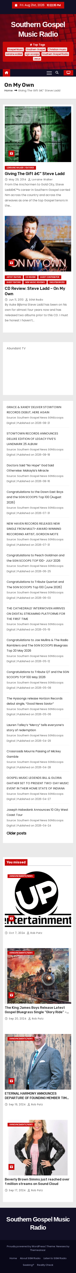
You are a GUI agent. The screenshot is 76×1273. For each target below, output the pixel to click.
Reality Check (45, 1265)
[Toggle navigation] (49, 73)
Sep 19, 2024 (18, 1104)
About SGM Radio (30, 1258)
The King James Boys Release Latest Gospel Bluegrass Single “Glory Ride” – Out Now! (36, 1012)
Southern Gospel (35, 49)
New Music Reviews (35, 282)
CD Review (31, 277)
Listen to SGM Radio (55, 1258)
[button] (58, 73)
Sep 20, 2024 (18, 1018)
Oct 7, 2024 (17, 933)
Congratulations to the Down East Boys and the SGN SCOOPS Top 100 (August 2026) (35, 497)
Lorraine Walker (42, 179)
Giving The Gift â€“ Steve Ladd (35, 173)
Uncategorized (57, 282)
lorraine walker (14, 54)
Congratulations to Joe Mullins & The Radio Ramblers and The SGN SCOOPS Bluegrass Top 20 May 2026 (37, 645)
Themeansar (38, 1250)
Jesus (37, 58)
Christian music (57, 49)
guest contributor (49, 277)
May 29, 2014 (18, 179)
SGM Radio (35, 300)
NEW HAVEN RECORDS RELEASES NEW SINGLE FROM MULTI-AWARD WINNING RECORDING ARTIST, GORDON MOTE (34, 528)
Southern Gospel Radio (55, 54)
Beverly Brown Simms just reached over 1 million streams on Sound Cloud (37, 1181)
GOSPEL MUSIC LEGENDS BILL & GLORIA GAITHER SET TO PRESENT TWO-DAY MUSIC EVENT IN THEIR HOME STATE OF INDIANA (38, 783)
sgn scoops (32, 54)
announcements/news (21, 876)
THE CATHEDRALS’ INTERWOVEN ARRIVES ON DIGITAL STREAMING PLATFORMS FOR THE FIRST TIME (36, 613)
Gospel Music (15, 49)
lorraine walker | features (20, 167)
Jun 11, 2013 (16, 300)
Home (8, 90)
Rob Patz (36, 933)
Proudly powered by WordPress (26, 1246)
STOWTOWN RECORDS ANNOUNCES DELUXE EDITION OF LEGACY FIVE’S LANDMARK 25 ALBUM (32, 438)
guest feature (14, 282)
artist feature (14, 277)
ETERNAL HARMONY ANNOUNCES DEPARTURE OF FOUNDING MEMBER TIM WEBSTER (36, 1097)
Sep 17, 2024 (18, 1190)
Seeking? (28, 1265)
